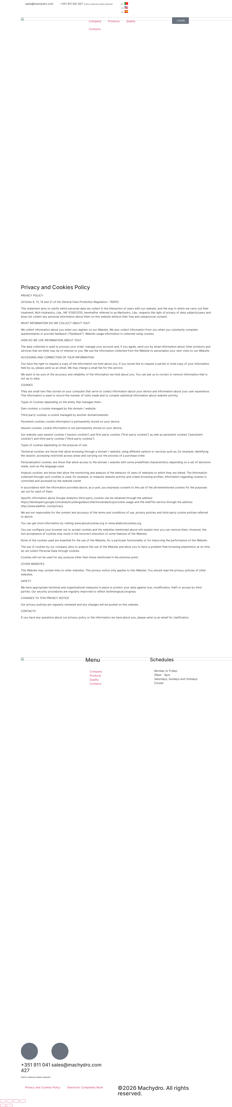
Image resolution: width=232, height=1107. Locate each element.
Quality (130, 21)
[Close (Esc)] (23, 1100)
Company (95, 21)
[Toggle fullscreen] (9, 1100)
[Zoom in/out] (3, 1100)
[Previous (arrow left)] (3, 1105)
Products (114, 21)
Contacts (95, 29)
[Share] (16, 1100)
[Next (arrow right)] (9, 1105)
